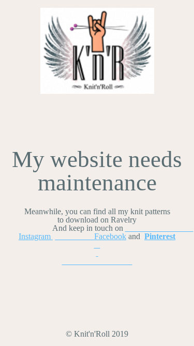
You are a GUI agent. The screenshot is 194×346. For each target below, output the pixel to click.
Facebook (90, 236)
